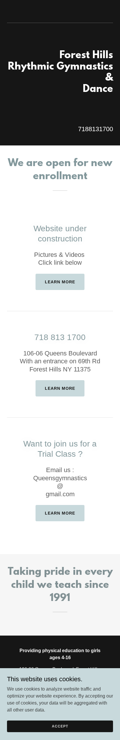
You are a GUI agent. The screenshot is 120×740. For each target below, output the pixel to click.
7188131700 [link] (95, 129)
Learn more (60, 282)
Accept (60, 726)
